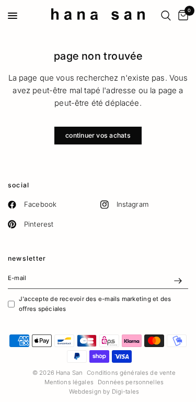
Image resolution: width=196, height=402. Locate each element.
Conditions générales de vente (131, 372)
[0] (181, 16)
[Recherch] (166, 16)
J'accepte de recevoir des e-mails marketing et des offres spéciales (95, 303)
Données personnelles (131, 382)
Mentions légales (69, 382)
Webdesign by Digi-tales (104, 391)
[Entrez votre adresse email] (177, 280)
